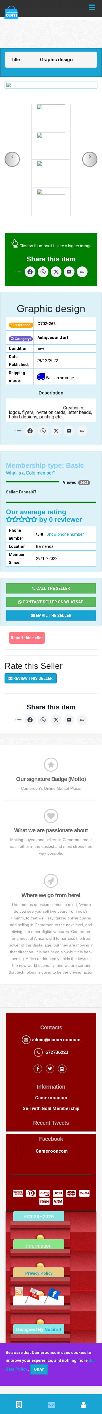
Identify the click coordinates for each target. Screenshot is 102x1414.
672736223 (56, 1052)
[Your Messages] (51, 1405)
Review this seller (32, 678)
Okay (39, 1369)
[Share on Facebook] (30, 271)
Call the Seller (52, 588)
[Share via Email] (69, 271)
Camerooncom (51, 1097)
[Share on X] (56, 271)
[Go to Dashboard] (83, 1405)
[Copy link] (82, 271)
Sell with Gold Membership (51, 1108)
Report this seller (27, 638)
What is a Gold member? (31, 473)
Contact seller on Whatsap (53, 602)
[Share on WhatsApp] (43, 271)
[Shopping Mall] (19, 1405)
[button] (12, 159)
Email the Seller (53, 615)
